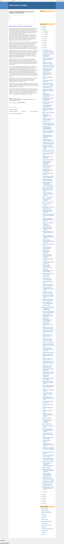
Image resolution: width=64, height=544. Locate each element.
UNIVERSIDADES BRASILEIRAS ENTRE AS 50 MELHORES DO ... (48, 95)
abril (43, 45)
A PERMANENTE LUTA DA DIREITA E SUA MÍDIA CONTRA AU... (47, 228)
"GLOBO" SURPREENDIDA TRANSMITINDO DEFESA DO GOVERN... (48, 237)
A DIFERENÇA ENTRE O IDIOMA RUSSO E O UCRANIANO (46, 162)
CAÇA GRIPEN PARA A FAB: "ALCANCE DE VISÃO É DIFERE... (47, 394)
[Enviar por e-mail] (19, 102)
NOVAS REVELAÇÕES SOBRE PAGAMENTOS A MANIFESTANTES (48, 308)
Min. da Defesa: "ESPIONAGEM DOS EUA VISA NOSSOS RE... (48, 132)
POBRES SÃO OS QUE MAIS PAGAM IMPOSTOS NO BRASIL (47, 189)
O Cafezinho (44, 526)
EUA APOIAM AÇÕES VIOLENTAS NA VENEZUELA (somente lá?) (48, 241)
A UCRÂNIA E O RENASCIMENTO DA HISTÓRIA (46, 115)
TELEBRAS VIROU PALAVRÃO (48, 461)
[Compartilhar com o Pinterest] (24, 102)
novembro (44, 32)
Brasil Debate (44, 515)
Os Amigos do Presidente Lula (47, 528)
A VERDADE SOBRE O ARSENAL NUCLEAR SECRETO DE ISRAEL (47, 474)
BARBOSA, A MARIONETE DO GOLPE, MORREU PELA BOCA (48, 59)
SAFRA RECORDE (45, 276)
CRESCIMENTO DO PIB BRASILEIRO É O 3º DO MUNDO (47, 74)
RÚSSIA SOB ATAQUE (46, 305)
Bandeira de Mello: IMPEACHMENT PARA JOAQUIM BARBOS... (47, 320)
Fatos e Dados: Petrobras (46, 521)
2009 (43, 501)
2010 (43, 499)
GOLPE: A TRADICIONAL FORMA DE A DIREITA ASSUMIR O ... (47, 255)
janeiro (43, 491)
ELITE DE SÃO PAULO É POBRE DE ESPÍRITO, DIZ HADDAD (47, 415)
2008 (43, 503)
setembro (44, 36)
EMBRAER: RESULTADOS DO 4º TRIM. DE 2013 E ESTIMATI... (48, 99)
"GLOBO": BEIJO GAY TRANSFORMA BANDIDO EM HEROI (48, 445)
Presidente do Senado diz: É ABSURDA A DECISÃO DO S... (47, 232)
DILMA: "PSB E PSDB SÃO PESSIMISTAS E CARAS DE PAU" (48, 434)
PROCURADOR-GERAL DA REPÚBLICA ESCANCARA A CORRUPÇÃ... (48, 470)
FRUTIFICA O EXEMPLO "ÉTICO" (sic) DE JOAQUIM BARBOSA (47, 194)
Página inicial (24, 111)
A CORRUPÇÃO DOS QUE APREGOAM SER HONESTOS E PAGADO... (47, 183)
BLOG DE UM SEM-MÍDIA (46, 512)
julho (43, 40)
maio (43, 43)
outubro (43, 34)
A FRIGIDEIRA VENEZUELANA (48, 151)
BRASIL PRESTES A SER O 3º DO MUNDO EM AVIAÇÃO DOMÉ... (48, 109)
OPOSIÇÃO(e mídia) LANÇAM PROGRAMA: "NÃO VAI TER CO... (48, 363)
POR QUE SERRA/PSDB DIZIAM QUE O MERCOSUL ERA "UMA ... (48, 349)
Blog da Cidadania (45, 510)
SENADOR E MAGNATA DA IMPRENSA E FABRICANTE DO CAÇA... (48, 219)
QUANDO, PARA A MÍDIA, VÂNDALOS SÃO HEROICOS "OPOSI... (48, 147)
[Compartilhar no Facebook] (23, 102)
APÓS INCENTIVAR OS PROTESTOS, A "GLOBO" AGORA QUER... (47, 315)
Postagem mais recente (13, 111)
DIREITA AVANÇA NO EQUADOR (48, 112)
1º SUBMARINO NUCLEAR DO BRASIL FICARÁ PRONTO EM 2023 (48, 345)
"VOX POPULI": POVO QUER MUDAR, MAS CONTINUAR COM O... (47, 296)
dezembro (44, 31)
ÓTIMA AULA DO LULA (46, 121)
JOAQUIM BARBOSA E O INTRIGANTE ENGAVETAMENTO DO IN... (48, 464)
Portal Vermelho (45, 530)
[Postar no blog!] (20, 102)
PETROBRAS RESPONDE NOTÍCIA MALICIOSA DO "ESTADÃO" (47, 136)
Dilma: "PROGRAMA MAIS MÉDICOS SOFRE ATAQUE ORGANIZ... (47, 430)
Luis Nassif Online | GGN (46, 525)
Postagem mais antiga (34, 111)
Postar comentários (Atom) (17, 113)
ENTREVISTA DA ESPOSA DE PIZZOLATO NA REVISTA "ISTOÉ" (48, 488)
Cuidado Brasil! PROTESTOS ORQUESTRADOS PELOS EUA (47, 355)
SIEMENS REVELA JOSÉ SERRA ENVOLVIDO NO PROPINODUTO (47, 70)
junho (43, 42)
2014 (43, 29)
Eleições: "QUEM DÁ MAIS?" (47, 197)
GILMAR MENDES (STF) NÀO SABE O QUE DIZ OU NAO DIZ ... (47, 331)
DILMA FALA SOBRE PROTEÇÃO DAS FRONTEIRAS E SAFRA (47, 266)
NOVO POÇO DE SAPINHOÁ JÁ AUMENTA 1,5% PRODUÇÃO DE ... (48, 215)
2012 (43, 496)
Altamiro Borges (45, 508)
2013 (43, 494)
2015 (43, 27)
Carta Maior (44, 517)
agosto (43, 38)
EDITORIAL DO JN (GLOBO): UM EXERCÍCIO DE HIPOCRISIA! (47, 421)
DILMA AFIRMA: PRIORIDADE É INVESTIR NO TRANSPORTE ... (48, 449)
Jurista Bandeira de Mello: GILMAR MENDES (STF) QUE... (47, 336)
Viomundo (44, 534)
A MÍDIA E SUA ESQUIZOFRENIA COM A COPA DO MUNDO (47, 270)
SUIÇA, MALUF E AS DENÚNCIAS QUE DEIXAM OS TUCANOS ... (47, 170)
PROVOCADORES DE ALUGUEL (48, 352)
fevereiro (44, 49)
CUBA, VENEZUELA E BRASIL (48, 186)
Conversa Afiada (45, 519)
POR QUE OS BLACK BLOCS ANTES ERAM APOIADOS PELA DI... (47, 382)
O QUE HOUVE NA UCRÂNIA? (48, 159)
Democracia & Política (18, 5)
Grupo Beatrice (44, 523)
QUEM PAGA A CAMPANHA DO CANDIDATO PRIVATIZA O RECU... (48, 90)
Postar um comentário (13, 109)
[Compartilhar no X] (21, 102)
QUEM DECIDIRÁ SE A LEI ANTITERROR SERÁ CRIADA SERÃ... (48, 398)
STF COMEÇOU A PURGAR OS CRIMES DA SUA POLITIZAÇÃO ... (48, 55)
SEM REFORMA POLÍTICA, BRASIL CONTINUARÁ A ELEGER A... (47, 211)
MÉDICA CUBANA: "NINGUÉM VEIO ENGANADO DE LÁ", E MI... (48, 386)
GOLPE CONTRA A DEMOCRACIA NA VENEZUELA (46, 251)
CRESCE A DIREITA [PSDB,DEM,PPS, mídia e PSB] (47, 324)
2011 (43, 498)
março (43, 47)
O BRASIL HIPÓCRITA (46, 467)
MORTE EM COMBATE (46, 417)
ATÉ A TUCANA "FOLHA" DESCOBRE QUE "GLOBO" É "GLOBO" (48, 289)
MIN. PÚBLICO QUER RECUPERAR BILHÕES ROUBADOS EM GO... (47, 128)
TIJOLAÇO (44, 532)
